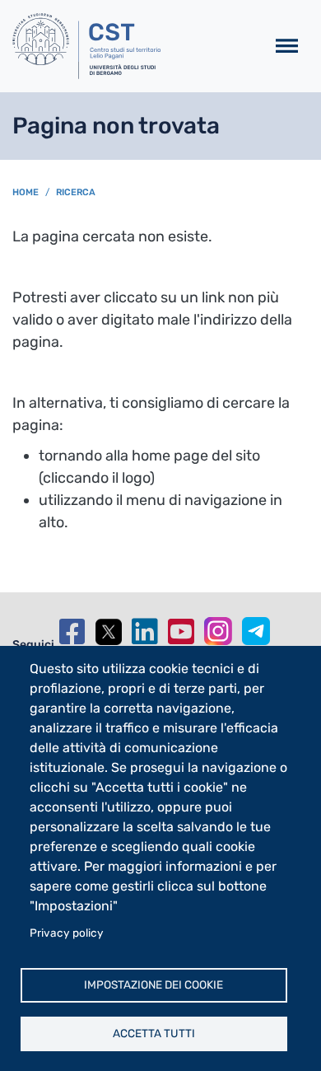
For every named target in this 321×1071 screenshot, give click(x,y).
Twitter (108, 632)
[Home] (132, 46)
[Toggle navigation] (287, 46)
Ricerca (75, 192)
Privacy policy (67, 932)
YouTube (181, 632)
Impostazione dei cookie (153, 984)
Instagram (218, 631)
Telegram (256, 631)
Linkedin (145, 632)
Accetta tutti (154, 1033)
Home (25, 192)
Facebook (72, 632)
